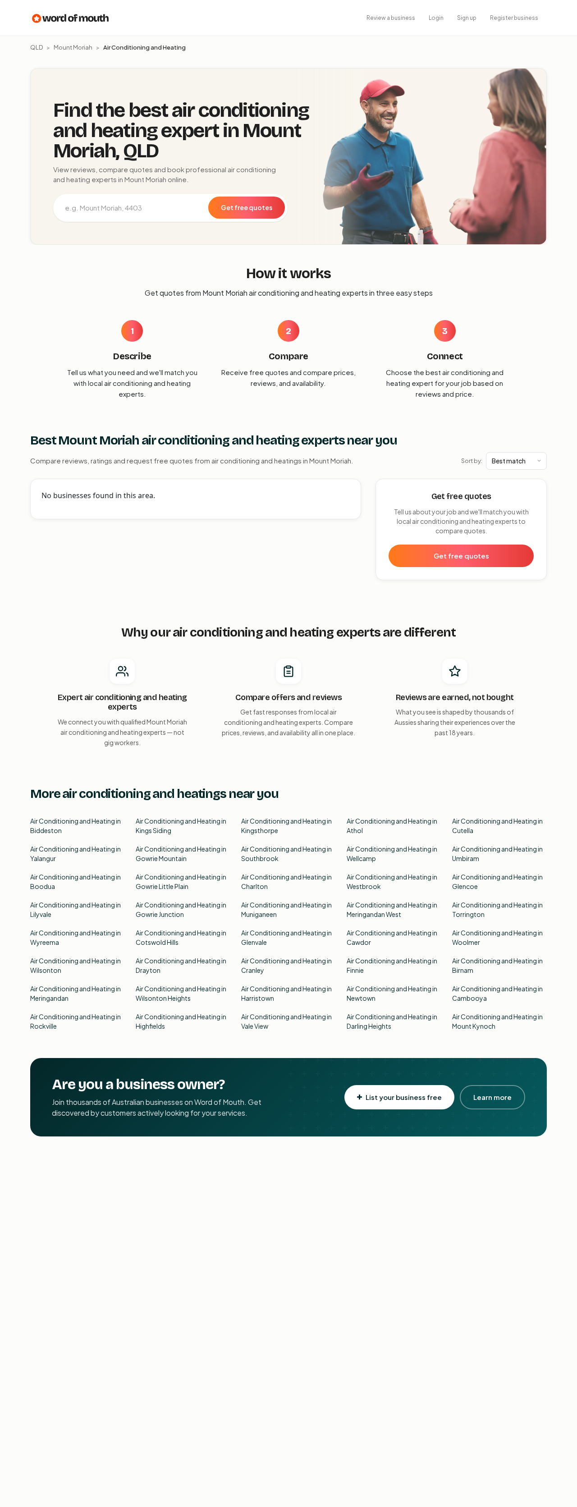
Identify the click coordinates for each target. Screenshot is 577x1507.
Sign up (466, 17)
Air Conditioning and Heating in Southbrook (286, 853)
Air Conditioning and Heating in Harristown (286, 993)
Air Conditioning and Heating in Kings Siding (181, 825)
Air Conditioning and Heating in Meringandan (75, 993)
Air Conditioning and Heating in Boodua (75, 881)
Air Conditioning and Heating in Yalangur (75, 853)
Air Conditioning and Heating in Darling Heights (392, 1021)
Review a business (390, 17)
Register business (514, 17)
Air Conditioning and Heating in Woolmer (497, 937)
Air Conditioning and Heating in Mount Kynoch (497, 1021)
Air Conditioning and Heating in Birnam (497, 965)
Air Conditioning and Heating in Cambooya (497, 993)
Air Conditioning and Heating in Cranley (286, 965)
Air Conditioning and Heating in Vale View (286, 1021)
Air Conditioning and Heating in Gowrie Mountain (181, 853)
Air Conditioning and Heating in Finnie (392, 965)
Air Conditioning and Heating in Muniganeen (286, 909)
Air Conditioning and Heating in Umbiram (497, 853)
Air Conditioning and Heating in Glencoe (497, 881)
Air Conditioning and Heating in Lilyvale (75, 909)
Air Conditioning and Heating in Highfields (181, 1021)
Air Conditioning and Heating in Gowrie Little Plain (181, 881)
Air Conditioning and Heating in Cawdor (392, 937)
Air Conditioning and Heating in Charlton (286, 881)
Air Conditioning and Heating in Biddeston (75, 825)
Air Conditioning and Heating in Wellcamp (392, 853)
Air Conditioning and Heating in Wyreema (75, 937)
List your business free (404, 1097)
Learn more (492, 1097)
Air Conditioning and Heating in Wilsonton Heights (181, 993)
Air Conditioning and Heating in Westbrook (392, 881)
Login (436, 17)
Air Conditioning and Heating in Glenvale (286, 937)
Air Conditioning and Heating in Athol (392, 825)
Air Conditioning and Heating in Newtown (392, 993)
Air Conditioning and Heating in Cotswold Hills (181, 937)
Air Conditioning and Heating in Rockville (75, 1021)
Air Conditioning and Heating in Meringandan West (392, 909)
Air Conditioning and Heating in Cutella (497, 825)
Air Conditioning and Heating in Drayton (181, 965)
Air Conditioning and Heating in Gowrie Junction (181, 909)
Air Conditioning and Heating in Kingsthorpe (286, 825)
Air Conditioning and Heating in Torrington (497, 909)
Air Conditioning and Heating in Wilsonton (75, 965)
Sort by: (471, 460)
